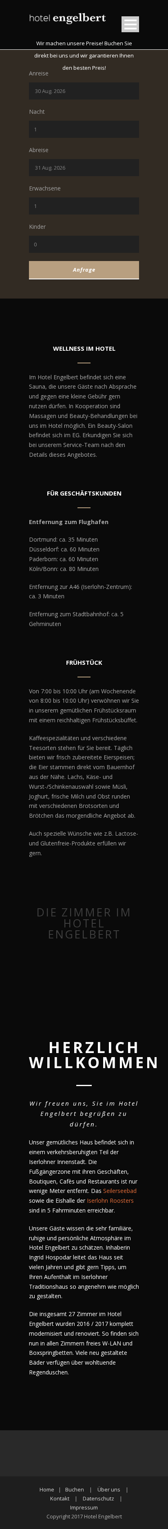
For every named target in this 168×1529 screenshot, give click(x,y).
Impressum (84, 1507)
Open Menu (130, 24)
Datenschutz (98, 1498)
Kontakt (59, 1498)
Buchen (74, 1489)
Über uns (108, 1489)
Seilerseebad (120, 1191)
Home (47, 1489)
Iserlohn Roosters (110, 1200)
